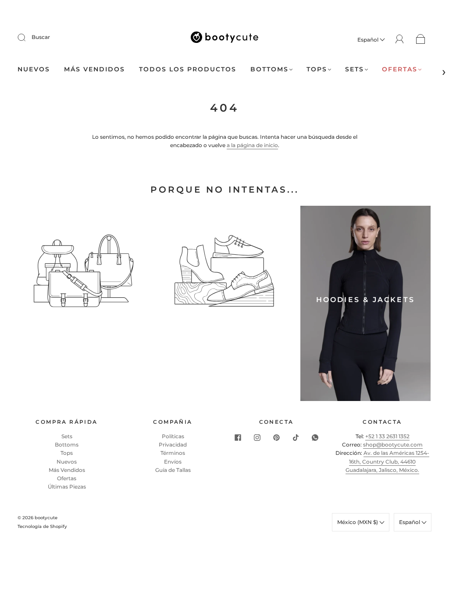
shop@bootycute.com (393, 444)
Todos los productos (187, 69)
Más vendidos (94, 69)
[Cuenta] (399, 39)
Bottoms (269, 69)
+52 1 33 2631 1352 (387, 436)
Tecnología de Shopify (42, 526)
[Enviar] (27, 37)
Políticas (173, 436)
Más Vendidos (67, 470)
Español (368, 39)
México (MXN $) (358, 522)
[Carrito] (420, 39)
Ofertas (399, 69)
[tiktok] (295, 437)
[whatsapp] (314, 437)
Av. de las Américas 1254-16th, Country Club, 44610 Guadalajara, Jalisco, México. (387, 461)
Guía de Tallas (173, 470)
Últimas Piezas (67, 486)
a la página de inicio (252, 145)
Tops (316, 69)
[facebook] (237, 437)
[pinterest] (276, 437)
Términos (172, 453)
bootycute (46, 518)
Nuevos (34, 69)
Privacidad (173, 444)
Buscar (41, 37)
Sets (354, 69)
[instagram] (257, 437)
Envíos (173, 461)
